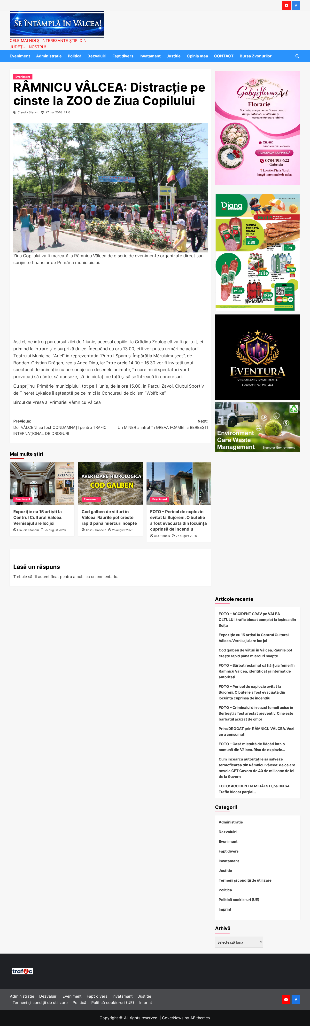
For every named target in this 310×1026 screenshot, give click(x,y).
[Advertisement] (110, 303)
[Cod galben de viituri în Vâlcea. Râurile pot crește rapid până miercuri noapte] (110, 483)
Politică (74, 56)
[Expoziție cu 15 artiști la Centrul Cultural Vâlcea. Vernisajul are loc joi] (42, 483)
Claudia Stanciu (28, 112)
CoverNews (172, 1017)
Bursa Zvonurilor (256, 56)
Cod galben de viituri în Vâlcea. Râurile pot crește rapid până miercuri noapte (109, 517)
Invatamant (150, 56)
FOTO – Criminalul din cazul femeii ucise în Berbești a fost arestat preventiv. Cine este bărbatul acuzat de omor (256, 713)
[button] (297, 56)
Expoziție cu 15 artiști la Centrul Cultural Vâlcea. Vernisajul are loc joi (37, 517)
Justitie (174, 56)
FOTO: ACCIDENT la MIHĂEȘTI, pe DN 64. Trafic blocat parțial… (254, 789)
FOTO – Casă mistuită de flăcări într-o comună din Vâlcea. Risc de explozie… (252, 747)
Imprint (225, 909)
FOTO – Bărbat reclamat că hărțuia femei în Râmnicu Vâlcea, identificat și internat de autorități (256, 671)
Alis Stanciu (162, 536)
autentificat (48, 576)
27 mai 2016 (54, 112)
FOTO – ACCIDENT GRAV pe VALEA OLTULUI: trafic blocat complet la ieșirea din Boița (257, 619)
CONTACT (224, 56)
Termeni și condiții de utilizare (245, 880)
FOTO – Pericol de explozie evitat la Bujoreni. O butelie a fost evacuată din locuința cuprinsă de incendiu (252, 692)
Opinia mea (197, 56)
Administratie (49, 56)
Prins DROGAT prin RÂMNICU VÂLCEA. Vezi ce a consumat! (256, 731)
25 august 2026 (55, 530)
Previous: (60, 427)
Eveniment (20, 56)
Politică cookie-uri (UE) (239, 899)
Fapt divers (122, 56)
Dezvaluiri (96, 56)
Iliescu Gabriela (95, 530)
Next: (163, 424)
